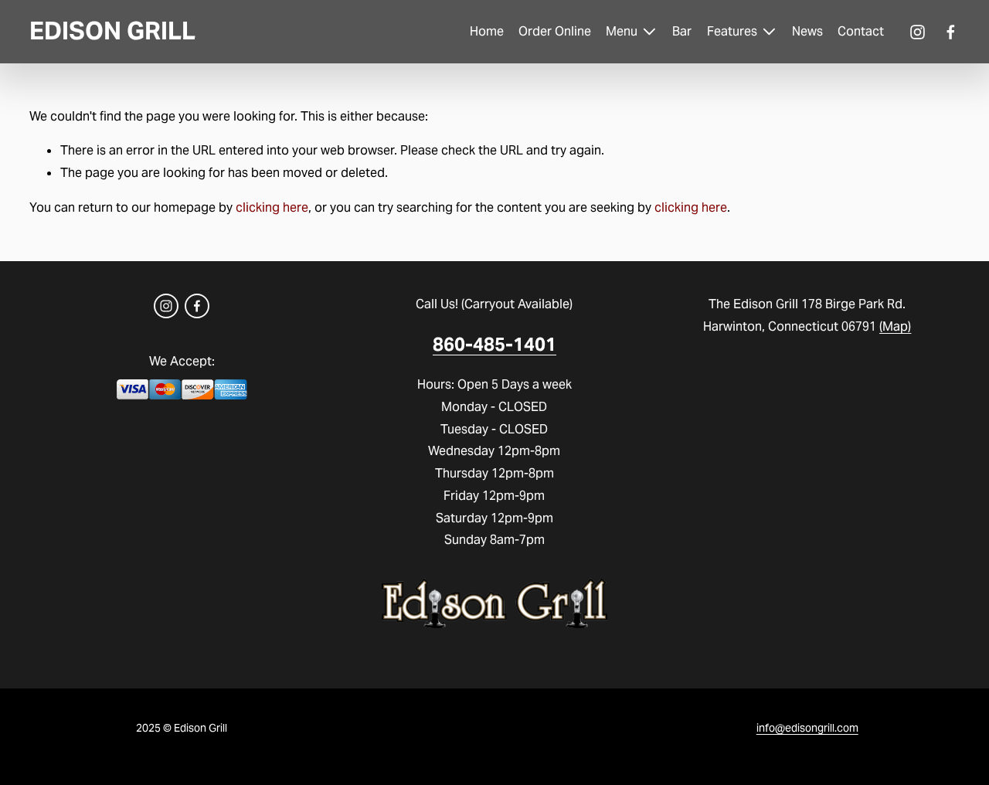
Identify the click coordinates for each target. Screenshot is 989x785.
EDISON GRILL (112, 30)
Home (487, 31)
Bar (682, 31)
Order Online (554, 31)
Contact (861, 31)
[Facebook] (951, 32)
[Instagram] (917, 32)
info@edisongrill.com (807, 728)
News (807, 31)
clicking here (272, 207)
